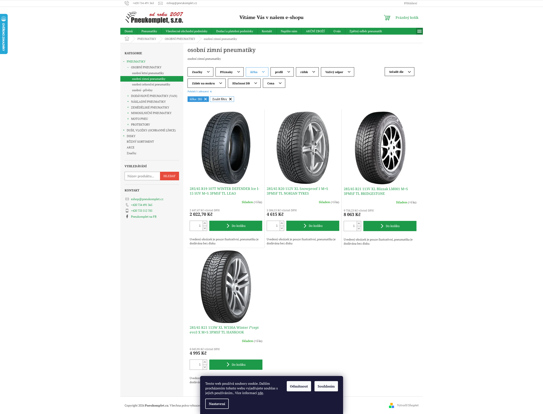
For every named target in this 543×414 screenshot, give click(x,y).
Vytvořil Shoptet (408, 405)
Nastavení (217, 403)
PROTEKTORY (140, 124)
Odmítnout (299, 386)
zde (260, 393)
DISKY (131, 136)
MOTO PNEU (139, 119)
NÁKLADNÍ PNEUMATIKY (148, 102)
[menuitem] (128, 31)
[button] (205, 223)
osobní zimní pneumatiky (148, 79)
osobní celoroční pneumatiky (151, 84)
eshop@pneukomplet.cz (147, 199)
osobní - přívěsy (142, 90)
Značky (131, 153)
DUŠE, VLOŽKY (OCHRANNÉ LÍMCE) (151, 130)
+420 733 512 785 (141, 210)
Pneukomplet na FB (144, 216)
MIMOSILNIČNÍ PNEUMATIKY (151, 113)
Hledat (169, 176)
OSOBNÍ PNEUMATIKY (146, 67)
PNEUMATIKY (136, 61)
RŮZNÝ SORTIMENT (140, 141)
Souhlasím (326, 386)
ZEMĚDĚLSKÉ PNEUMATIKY (150, 107)
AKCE (130, 147)
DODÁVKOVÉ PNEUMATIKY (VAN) (154, 96)
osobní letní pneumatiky (148, 73)
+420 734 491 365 (141, 205)
